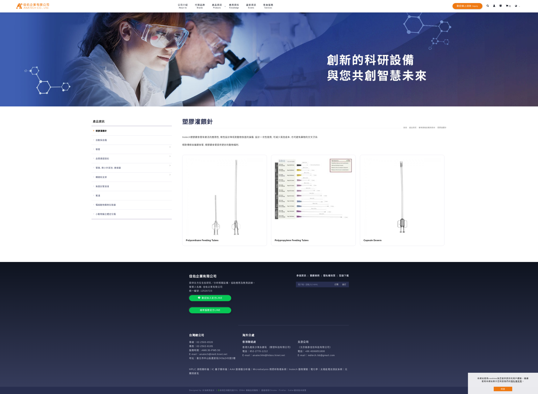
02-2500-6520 (205, 342)
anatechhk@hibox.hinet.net (269, 355)
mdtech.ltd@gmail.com (321, 355)
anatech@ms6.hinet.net (213, 354)
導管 (98, 149)
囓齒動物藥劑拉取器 (106, 205)
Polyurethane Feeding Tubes (202, 240)
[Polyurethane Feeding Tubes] (224, 197)
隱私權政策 (516, 381)
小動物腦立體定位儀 (106, 214)
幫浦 (98, 195)
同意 (503, 389)
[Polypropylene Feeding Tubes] (313, 189)
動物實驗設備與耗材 (427, 128)
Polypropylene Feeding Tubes (292, 240)
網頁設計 (210, 390)
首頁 (405, 128)
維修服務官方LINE (210, 310)
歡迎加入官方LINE (212, 298)
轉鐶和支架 (101, 177)
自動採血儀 (101, 140)
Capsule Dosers (373, 240)
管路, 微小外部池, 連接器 (108, 168)
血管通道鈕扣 (102, 158)
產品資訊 (413, 128)
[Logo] (32, 6)
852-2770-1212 (259, 351)
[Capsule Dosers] (402, 197)
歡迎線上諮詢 (467, 6)
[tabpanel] (269, 59)
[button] (487, 6)
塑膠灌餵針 (442, 128)
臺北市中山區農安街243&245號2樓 (216, 358)
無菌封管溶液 (102, 186)
